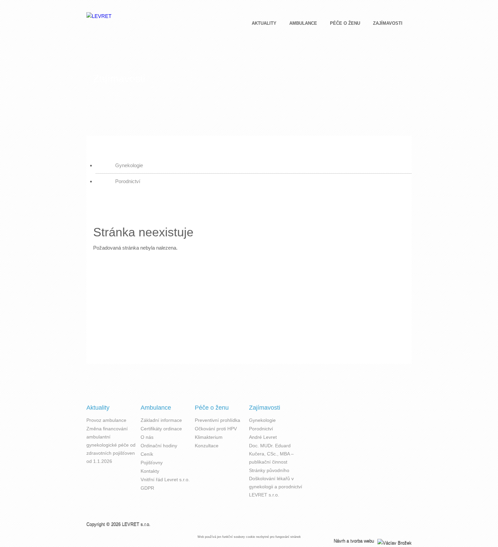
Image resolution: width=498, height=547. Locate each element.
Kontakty (150, 471)
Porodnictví (127, 181)
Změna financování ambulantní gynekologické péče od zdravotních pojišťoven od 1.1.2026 (111, 445)
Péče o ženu (345, 23)
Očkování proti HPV (216, 428)
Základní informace (161, 420)
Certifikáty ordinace (161, 428)
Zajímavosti (387, 23)
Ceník (147, 454)
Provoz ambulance (106, 420)
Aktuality (264, 23)
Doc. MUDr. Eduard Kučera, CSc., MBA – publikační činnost (271, 454)
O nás (147, 437)
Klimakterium (209, 437)
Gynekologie (129, 165)
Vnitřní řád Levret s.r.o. (165, 479)
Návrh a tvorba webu (354, 540)
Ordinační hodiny (159, 445)
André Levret (263, 437)
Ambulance (303, 23)
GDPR (147, 488)
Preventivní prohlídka (217, 420)
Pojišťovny (152, 462)
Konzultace (207, 445)
